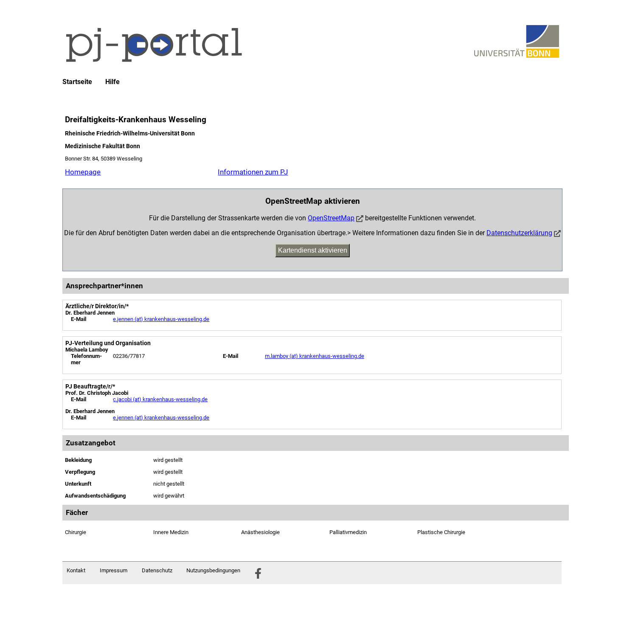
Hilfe (112, 82)
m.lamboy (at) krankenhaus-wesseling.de (314, 356)
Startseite (77, 82)
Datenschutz (157, 570)
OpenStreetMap (331, 218)
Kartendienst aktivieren (312, 250)
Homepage (83, 172)
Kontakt (76, 570)
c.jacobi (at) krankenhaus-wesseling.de (160, 399)
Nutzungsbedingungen (213, 570)
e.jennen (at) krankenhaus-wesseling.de (161, 319)
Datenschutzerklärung (519, 233)
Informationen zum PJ (253, 172)
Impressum (113, 570)
